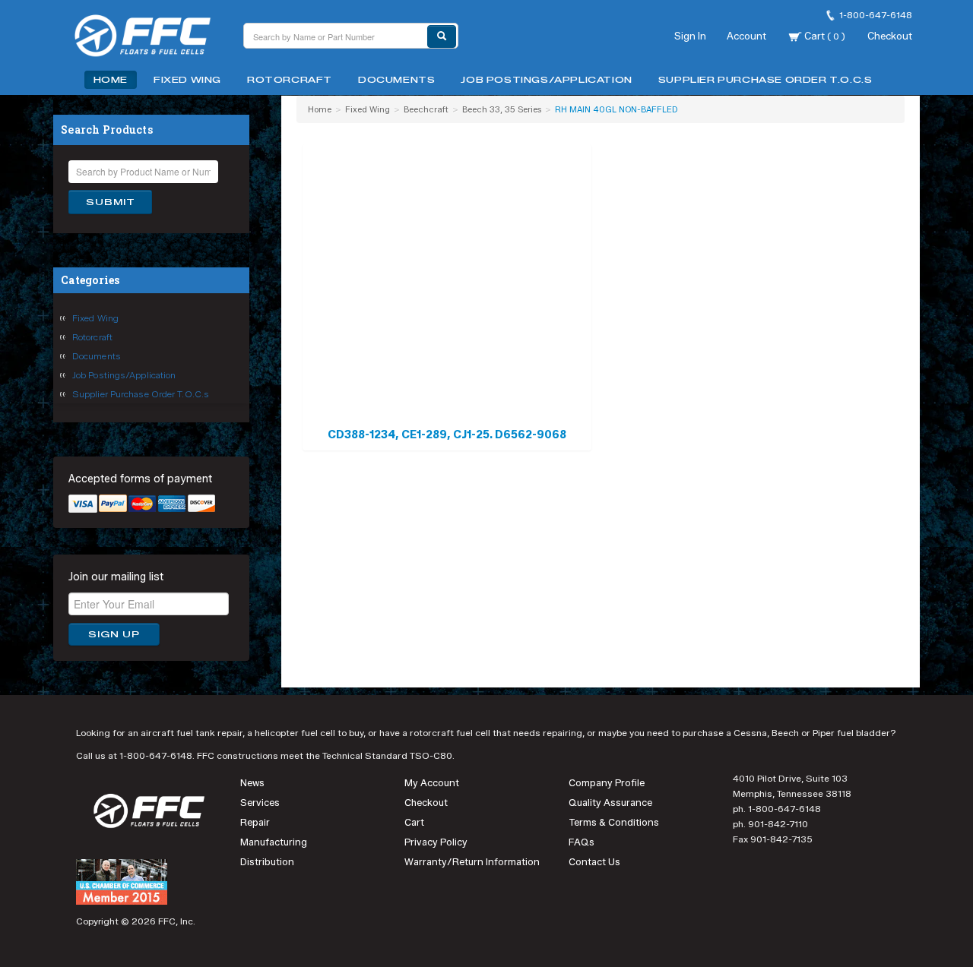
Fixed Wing (187, 79)
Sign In (690, 36)
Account (746, 36)
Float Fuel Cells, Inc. (152, 38)
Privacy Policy (435, 842)
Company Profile (607, 782)
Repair (255, 822)
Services (260, 802)
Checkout (889, 36)
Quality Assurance (610, 802)
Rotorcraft (289, 79)
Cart (823, 36)
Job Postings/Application (546, 79)
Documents (396, 79)
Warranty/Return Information (472, 861)
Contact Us (594, 861)
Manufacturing (273, 842)
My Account (431, 782)
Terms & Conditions (614, 822)
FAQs (581, 842)
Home (110, 79)
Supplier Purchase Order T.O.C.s (765, 79)
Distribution (267, 861)
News (252, 782)
